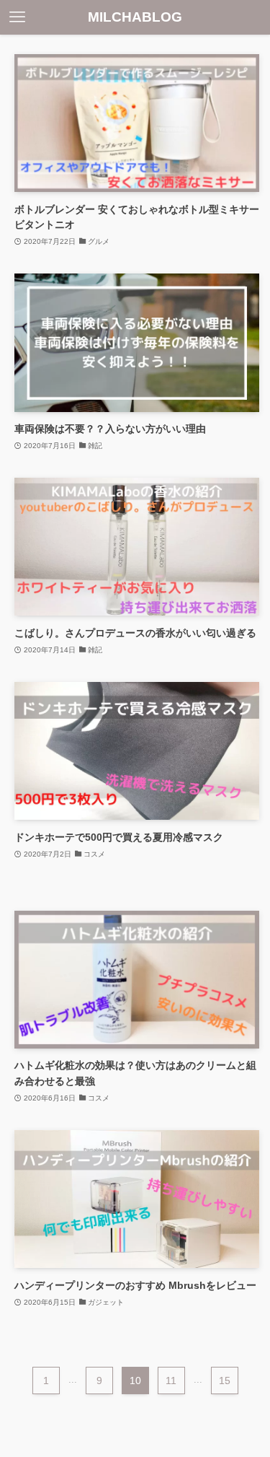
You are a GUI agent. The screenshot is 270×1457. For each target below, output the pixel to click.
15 (224, 1380)
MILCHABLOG (135, 18)
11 (171, 1380)
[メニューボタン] (17, 17)
